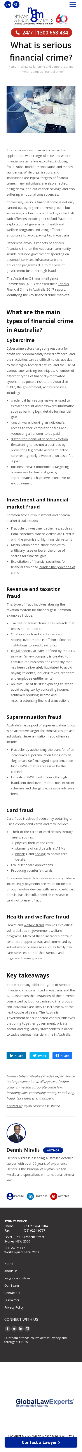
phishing (21, 854)
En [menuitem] (8, 4)
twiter (39, 1055)
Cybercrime (15, 348)
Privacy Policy (14, 1307)
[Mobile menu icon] (73, 5)
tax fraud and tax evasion (44, 634)
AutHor (53, 1150)
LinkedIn (41, 1196)
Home (8, 1263)
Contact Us (12, 1293)
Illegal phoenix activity (27, 650)
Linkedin (16, 1055)
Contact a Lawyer (39, 1442)
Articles (63, 1196)
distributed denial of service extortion (39, 439)
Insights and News (17, 1278)
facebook (62, 1055)
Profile (19, 1196)
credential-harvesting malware (34, 400)
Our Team (11, 1285)
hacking (40, 854)
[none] (7, 4)
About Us (10, 1271)
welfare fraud (34, 925)
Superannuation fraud (39, 736)
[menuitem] (7, 4)
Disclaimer (11, 1300)
